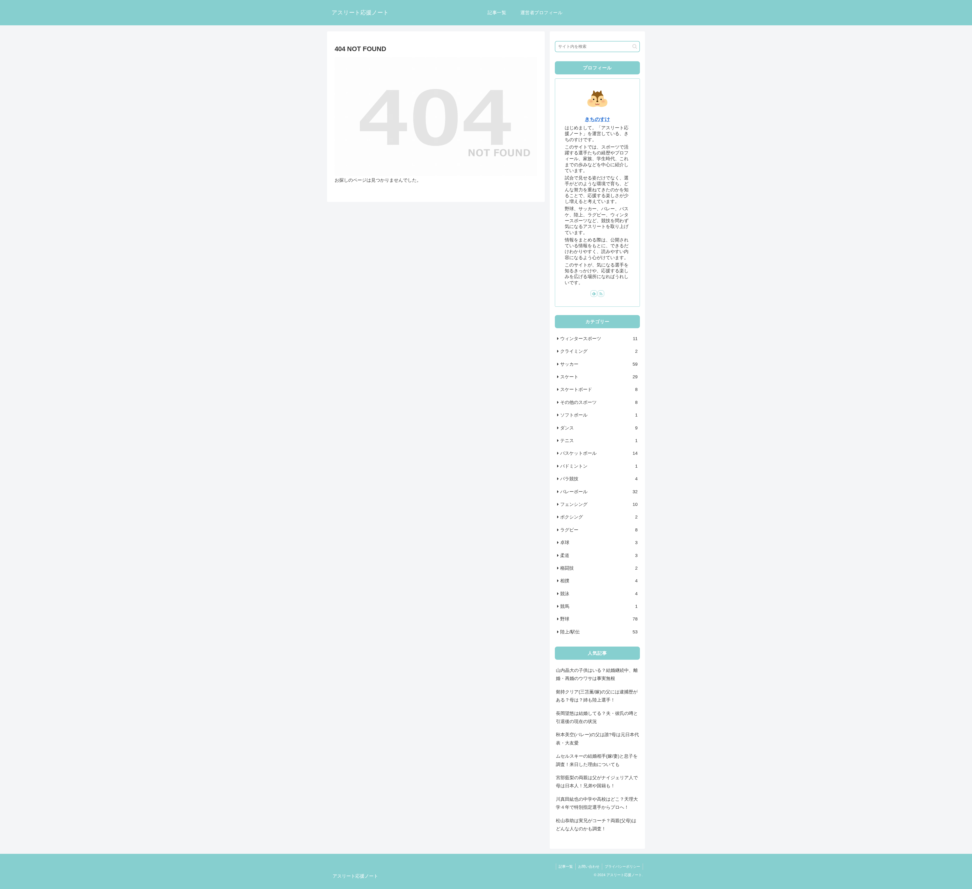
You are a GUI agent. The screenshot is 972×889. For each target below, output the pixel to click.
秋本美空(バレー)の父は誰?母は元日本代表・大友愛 (597, 738)
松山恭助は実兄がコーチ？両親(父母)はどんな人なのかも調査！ (596, 824)
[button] (634, 46)
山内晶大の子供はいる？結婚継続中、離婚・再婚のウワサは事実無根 (597, 674)
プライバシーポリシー (622, 866)
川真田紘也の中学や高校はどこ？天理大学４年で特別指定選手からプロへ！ (597, 803)
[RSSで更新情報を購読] (601, 293)
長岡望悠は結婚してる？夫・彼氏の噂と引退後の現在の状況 (597, 717)
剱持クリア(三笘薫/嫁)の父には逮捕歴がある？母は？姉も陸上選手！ (597, 695)
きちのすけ (597, 119)
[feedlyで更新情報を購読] (594, 293)
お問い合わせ (588, 866)
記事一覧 (566, 866)
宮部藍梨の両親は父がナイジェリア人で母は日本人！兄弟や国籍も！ (597, 781)
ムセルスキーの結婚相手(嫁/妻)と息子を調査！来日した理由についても (597, 760)
